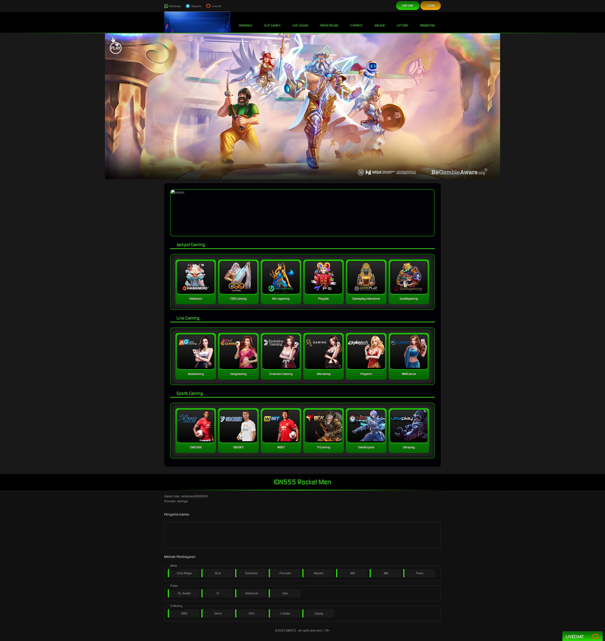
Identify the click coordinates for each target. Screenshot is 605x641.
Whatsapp (175, 6)
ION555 (291, 630)
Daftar (407, 6)
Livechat (216, 6)
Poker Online (329, 25)
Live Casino (300, 25)
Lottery (402, 25)
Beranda (245, 25)
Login (431, 6)
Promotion (427, 25)
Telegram (195, 6)
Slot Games (272, 25)
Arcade (379, 25)
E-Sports (356, 25)
